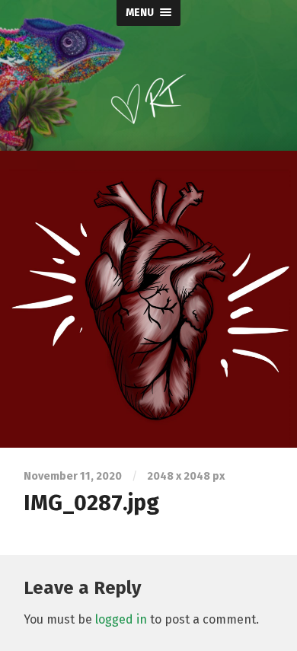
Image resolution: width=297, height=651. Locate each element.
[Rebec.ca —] (148, 87)
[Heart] (148, 299)
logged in (121, 619)
